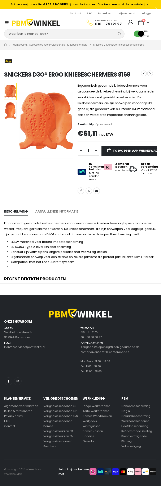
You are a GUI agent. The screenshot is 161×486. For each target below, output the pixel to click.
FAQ (89, 13)
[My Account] (130, 22)
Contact (75, 13)
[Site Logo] (36, 22)
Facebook (81, 190)
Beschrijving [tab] (16, 211)
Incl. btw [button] (146, 33)
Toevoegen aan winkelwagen (135, 151)
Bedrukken (105, 13)
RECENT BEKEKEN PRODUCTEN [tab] (35, 279)
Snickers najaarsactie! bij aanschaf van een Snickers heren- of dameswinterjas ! (79, 4)
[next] (150, 73)
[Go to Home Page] (5, 44)
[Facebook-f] (8, 381)
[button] (24, 121)
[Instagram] (18, 381)
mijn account (127, 13)
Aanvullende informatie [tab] (56, 211)
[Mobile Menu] (6, 22)
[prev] (144, 73)
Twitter (89, 190)
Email (96, 190)
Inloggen (147, 13)
